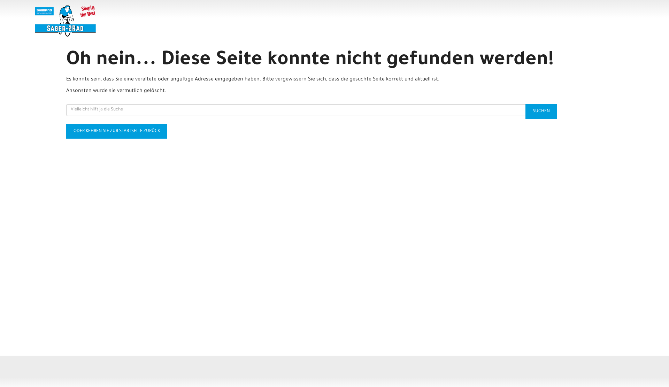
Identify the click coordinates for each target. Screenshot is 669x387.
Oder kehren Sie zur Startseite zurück (117, 131)
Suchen (541, 111)
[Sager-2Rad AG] (157, 21)
